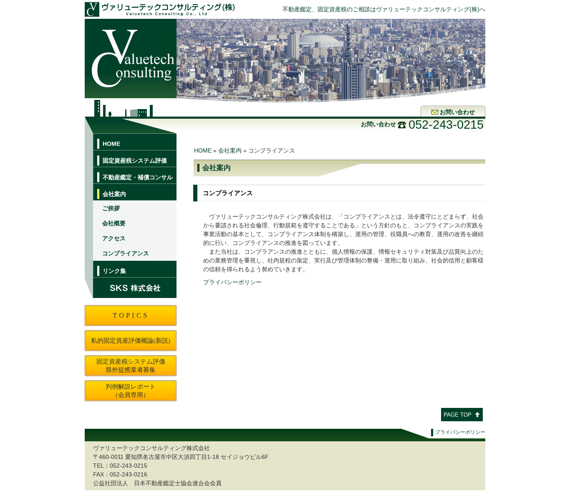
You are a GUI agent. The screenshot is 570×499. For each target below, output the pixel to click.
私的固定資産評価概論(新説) (130, 340)
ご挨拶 (111, 208)
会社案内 (230, 150)
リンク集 (114, 270)
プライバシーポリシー (232, 282)
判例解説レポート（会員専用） (131, 390)
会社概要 (114, 223)
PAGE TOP (458, 415)
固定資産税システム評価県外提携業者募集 (130, 365)
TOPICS (131, 315)
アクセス (114, 238)
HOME (111, 143)
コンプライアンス (125, 253)
